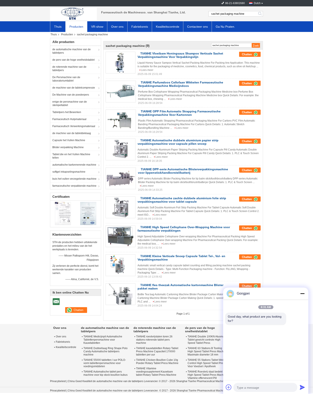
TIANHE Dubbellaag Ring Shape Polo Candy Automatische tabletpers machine (105, 351)
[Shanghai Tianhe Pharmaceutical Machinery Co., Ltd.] (73, 13)
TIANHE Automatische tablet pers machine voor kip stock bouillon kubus (105, 373)
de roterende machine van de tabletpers (69, 68)
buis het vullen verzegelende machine (74, 178)
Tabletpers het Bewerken (66, 112)
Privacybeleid (58, 381)
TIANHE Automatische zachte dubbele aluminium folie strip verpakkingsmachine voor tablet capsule (182, 199)
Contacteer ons (197, 26)
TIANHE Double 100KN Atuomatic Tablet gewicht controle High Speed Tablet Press (207, 339)
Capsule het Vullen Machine (68, 140)
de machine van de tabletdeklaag (71, 133)
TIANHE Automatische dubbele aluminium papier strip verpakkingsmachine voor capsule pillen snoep (178, 142)
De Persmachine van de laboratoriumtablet (66, 79)
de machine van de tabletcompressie (73, 87)
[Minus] (302, 293)
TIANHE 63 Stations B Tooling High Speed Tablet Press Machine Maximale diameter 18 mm (207, 351)
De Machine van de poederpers (70, 94)
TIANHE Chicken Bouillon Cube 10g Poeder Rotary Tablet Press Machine (157, 361)
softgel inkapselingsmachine (68, 171)
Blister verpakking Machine (68, 147)
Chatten (247, 54)
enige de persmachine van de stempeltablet (69, 103)
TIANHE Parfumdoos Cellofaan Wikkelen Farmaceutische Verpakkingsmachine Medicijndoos (180, 84)
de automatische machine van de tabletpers (71, 51)
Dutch (257, 3)
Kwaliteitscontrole (167, 26)
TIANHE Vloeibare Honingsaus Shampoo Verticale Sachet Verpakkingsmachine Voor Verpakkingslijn (180, 55)
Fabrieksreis (139, 26)
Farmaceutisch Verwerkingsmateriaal (73, 126)
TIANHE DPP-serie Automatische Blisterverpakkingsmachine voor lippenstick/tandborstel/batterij (183, 171)
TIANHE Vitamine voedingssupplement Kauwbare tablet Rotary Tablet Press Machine (156, 371)
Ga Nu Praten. (225, 26)
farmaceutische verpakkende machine (74, 185)
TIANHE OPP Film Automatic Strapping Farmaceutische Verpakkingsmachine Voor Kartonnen (179, 113)
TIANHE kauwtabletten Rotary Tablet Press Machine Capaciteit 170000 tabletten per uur (157, 351)
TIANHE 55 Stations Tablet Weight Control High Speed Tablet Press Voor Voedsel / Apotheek (207, 363)
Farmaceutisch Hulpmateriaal (69, 119)
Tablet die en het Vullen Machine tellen (71, 156)
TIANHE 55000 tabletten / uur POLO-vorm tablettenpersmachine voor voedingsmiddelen (104, 363)
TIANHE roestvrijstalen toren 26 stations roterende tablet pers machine (154, 339)
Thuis (58, 26)
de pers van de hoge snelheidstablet (73, 59)
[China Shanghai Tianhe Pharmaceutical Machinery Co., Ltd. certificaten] (63, 213)
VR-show (97, 26)
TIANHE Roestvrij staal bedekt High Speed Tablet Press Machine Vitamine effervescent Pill (207, 375)
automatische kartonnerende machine (74, 164)
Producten (76, 26)
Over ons (117, 26)
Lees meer (147, 70)
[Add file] (229, 387)
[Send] (302, 387)
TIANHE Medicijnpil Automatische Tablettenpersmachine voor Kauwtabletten (102, 339)
